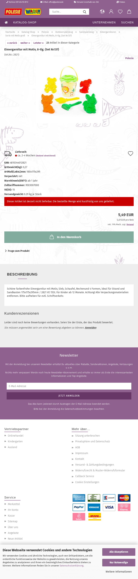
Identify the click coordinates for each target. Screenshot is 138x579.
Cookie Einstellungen (87, 482)
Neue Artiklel (15, 538)
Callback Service (84, 476)
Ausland (12, 447)
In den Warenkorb (69, 237)
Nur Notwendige (119, 562)
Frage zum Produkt (18, 250)
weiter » (25, 42)
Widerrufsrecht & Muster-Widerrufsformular (100, 470)
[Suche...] (84, 12)
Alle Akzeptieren (118, 551)
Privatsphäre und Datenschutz (92, 441)
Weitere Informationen (119, 571)
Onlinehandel (15, 435)
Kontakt (79, 458)
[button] (102, 11)
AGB (77, 447)
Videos (122, 2)
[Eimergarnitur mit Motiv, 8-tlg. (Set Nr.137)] (69, 89)
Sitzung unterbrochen (87, 435)
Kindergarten (15, 441)
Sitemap (12, 521)
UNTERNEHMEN (104, 22)
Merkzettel (14, 504)
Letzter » (38, 42)
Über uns (13, 527)
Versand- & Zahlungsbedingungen (94, 464)
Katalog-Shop (24, 22)
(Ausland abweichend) (46, 156)
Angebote (13, 533)
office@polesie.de (56, 2)
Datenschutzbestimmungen (79, 409)
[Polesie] (24, 11)
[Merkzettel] (120, 11)
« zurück (12, 42)
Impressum (81, 453)
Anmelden (90, 327)
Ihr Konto (13, 509)
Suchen (127, 22)
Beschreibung (22, 274)
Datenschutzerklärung (71, 565)
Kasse (11, 515)
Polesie (129, 58)
